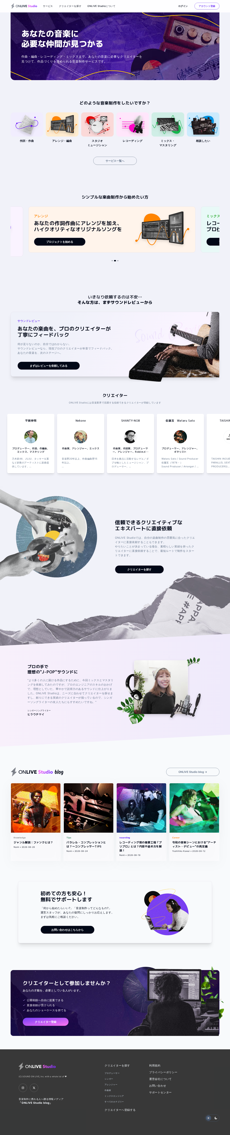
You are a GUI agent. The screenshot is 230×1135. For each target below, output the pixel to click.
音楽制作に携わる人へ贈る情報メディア (41, 1101)
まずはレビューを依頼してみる (49, 365)
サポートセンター (160, 1092)
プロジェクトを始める (59, 241)
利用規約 (154, 1065)
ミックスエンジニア (114, 1096)
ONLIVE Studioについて (101, 6)
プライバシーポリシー (163, 1072)
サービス (48, 6)
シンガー (109, 1079)
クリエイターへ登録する (120, 1109)
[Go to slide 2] (115, 260)
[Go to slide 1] (112, 260)
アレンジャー (111, 1084)
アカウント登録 (207, 6)
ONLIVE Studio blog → (192, 772)
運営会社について (160, 1079)
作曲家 (108, 1090)
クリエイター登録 (45, 1021)
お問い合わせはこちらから (67, 929)
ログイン (183, 6)
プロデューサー (112, 1073)
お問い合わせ (157, 1085)
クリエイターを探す (70, 6)
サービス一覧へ (115, 160)
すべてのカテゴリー (114, 1101)
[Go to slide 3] (117, 260)
